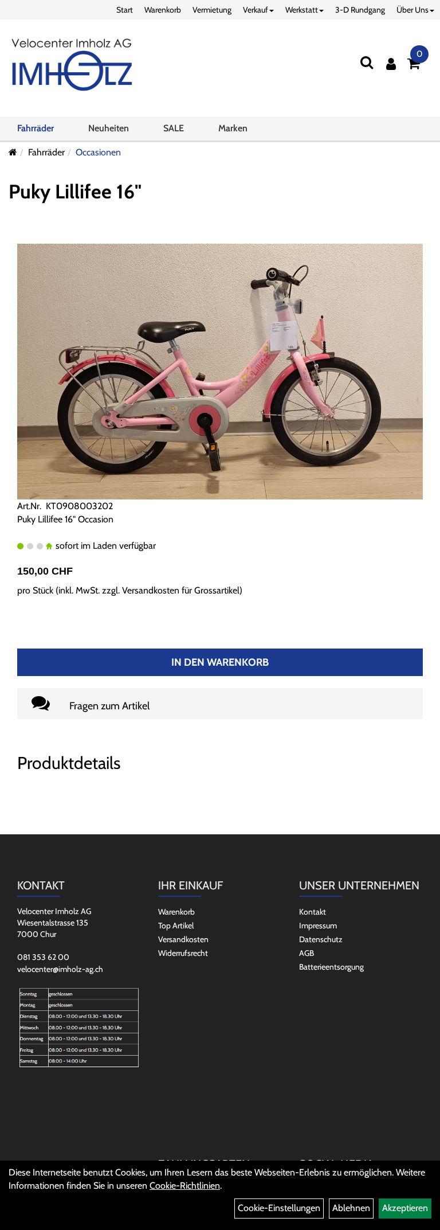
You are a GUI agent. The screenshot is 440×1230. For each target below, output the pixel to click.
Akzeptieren (405, 1207)
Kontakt (312, 912)
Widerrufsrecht (183, 953)
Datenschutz (321, 939)
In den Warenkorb (220, 662)
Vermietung (211, 10)
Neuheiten (108, 128)
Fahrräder (35, 128)
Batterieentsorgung (331, 967)
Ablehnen (351, 1207)
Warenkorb (162, 10)
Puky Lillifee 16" (75, 191)
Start (124, 10)
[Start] (13, 152)
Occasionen (98, 152)
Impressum (318, 925)
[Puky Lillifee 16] (220, 370)
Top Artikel (176, 925)
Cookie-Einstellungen (279, 1207)
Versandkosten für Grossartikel (180, 590)
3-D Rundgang (360, 10)
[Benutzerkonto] (391, 64)
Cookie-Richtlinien (185, 1185)
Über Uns (412, 10)
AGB (306, 953)
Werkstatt (301, 10)
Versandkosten (183, 939)
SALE (173, 128)
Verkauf (255, 10)
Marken (232, 128)
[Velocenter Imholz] (72, 65)
